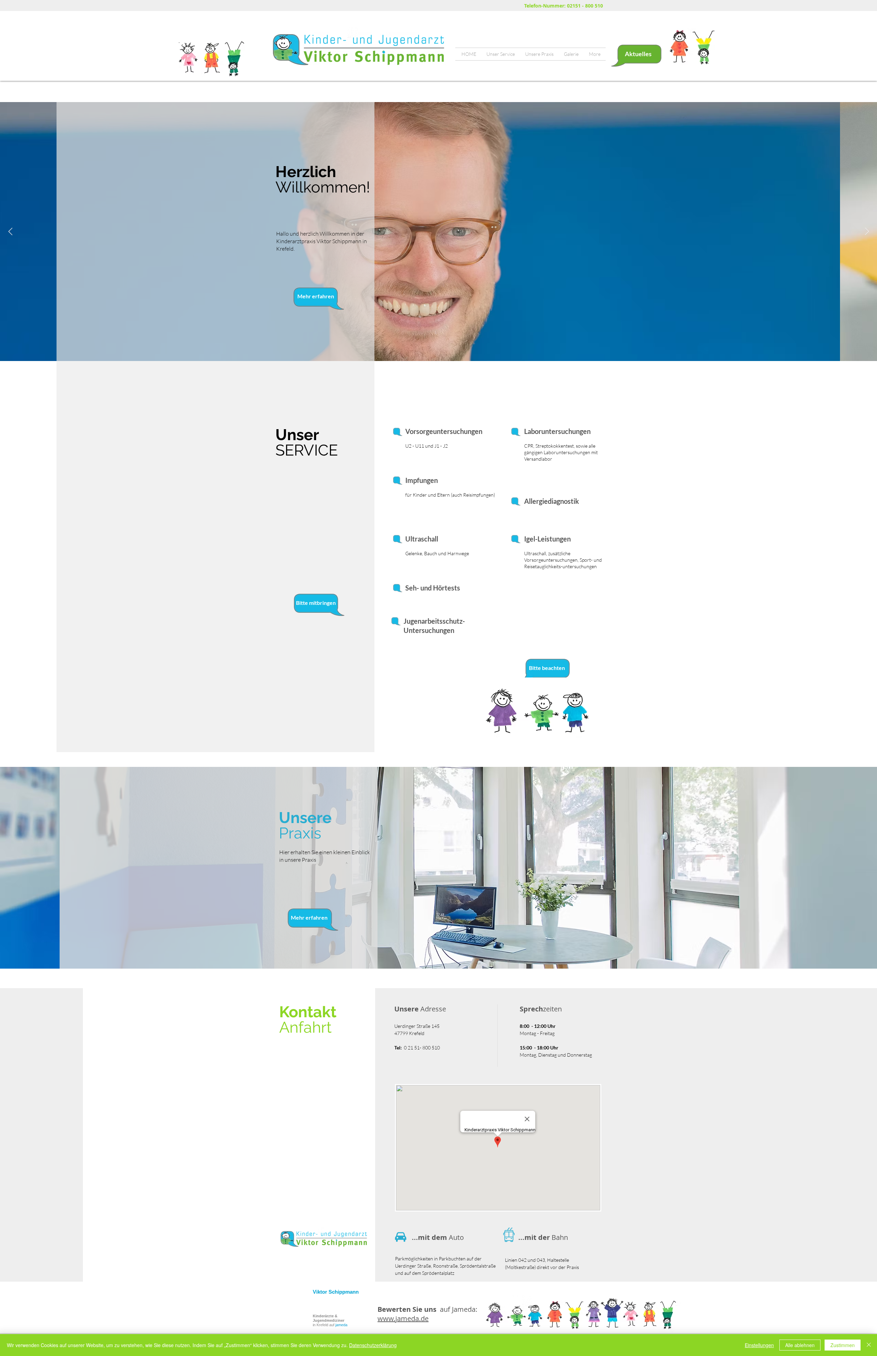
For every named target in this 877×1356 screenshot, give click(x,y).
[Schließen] (869, 1345)
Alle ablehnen (800, 1345)
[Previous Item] (10, 231)
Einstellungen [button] (759, 1345)
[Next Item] (866, 231)
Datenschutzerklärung (373, 1345)
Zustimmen (842, 1345)
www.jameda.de (403, 1318)
